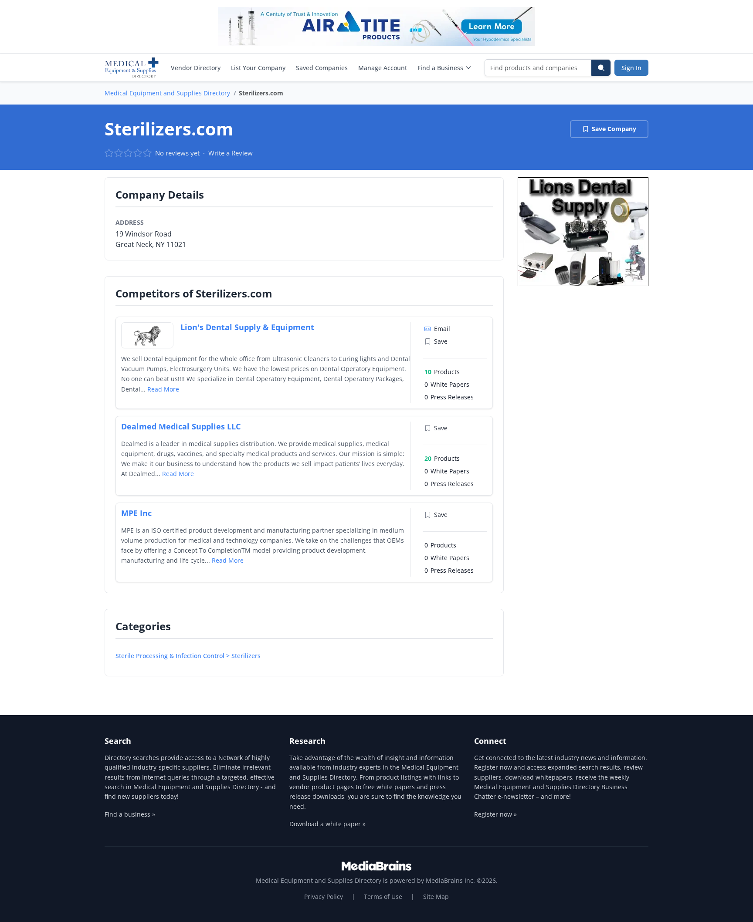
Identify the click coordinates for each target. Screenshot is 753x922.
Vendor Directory (195, 68)
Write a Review (230, 153)
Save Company (614, 129)
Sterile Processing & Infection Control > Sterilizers (188, 656)
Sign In (631, 68)
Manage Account (382, 68)
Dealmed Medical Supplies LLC (181, 426)
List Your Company (258, 68)
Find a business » (130, 814)
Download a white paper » (327, 824)
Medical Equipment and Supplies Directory (167, 93)
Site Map (436, 896)
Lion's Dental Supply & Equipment (247, 327)
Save (441, 341)
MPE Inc (136, 513)
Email (442, 328)
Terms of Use (383, 896)
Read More (163, 389)
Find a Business (440, 68)
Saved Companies (322, 68)
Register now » (495, 814)
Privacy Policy (323, 896)
